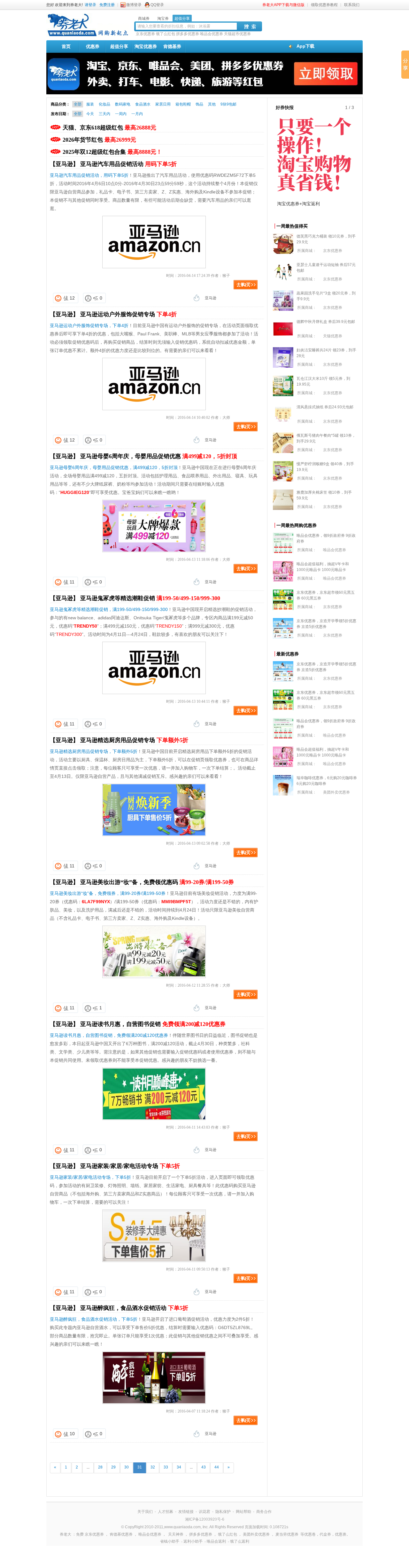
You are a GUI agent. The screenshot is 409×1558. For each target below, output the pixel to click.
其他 (212, 104)
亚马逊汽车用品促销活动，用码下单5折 (89, 175)
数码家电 (122, 104)
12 (72, 298)
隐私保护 (223, 1511)
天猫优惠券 (332, 336)
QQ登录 (157, 5)
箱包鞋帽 (183, 104)
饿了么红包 (165, 34)
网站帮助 (243, 1511)
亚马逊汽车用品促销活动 (128, 164)
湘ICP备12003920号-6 (204, 1519)
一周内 (121, 114)
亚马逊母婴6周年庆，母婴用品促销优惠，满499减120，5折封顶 (114, 467)
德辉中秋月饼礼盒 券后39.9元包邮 (326, 321)
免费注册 (107, 5)
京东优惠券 (145, 34)
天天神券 (175, 1534)
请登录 (90, 5)
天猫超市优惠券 (237, 34)
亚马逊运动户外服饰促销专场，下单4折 (89, 325)
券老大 (65, 1534)
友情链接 (186, 1511)
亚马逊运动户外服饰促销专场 (128, 314)
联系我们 (351, 5)
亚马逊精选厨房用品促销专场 (134, 740)
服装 (90, 104)
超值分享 (119, 46)
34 (179, 1467)
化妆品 (104, 104)
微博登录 (134, 5)
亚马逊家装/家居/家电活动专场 (130, 1166)
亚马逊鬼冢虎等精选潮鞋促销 (150, 598)
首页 (66, 46)
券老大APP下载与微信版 (283, 5)
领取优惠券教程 (324, 5)
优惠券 (92, 46)
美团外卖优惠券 (336, 792)
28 (100, 1467)
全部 (77, 104)
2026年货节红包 (99, 140)
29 (113, 1467)
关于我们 (145, 1511)
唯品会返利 (216, 1541)
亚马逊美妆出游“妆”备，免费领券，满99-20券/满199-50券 (108, 893)
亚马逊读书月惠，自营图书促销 (153, 1024)
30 (126, 1467)
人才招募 (165, 1511)
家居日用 (163, 104)
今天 (90, 114)
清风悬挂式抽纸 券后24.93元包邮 (325, 407)
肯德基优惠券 (121, 1534)
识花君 (204, 1511)
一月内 (137, 114)
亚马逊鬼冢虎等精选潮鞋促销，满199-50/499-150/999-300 (109, 609)
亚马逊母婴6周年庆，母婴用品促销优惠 (158, 456)
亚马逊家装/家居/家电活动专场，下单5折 (90, 1177)
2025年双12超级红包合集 (112, 152)
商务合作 (264, 1511)
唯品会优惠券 (211, 34)
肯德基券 (172, 46)
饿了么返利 (239, 1541)
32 (152, 1467)
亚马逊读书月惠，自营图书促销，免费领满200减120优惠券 (109, 1035)
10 (72, 1433)
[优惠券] (87, 36)
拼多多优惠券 (187, 34)
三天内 (104, 114)
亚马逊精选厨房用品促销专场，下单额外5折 (93, 751)
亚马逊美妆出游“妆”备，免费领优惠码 (157, 882)
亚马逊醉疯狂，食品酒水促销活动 (134, 1308)
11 (72, 581)
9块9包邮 (228, 104)
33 (166, 1467)
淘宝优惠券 (146, 46)
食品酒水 (142, 104)
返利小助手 (193, 1541)
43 (203, 1467)
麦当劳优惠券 (286, 1534)
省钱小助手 (169, 1541)
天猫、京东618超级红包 (109, 127)
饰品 (199, 104)
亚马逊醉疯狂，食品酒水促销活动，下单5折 (93, 1319)
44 (216, 1467)
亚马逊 (210, 298)
